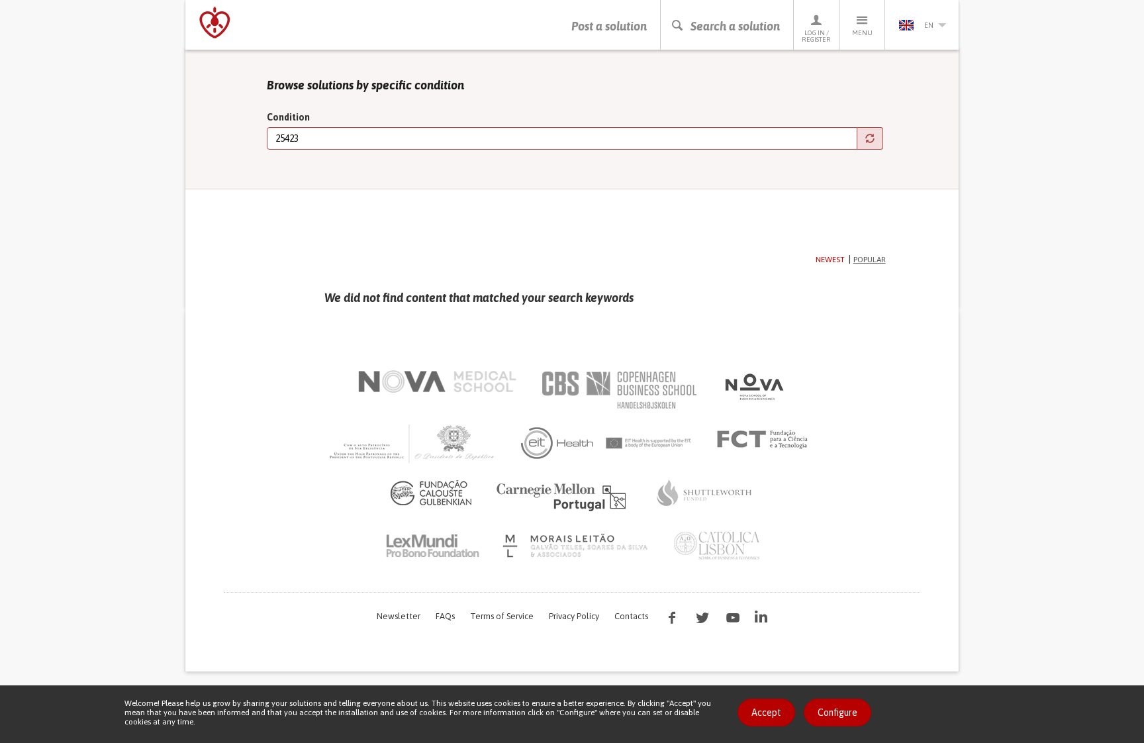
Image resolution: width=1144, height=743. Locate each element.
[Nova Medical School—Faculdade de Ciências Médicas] (437, 381)
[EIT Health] (606, 443)
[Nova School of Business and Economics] (753, 386)
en (928, 25)
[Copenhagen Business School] (618, 390)
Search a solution (735, 26)
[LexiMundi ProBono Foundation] (432, 545)
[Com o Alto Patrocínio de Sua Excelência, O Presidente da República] (413, 443)
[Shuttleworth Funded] (704, 492)
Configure (837, 712)
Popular (869, 259)
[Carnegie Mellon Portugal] (563, 496)
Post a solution (609, 26)
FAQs (445, 616)
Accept (766, 712)
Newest (830, 259)
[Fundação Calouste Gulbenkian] (431, 492)
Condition (288, 117)
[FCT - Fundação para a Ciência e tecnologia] (765, 439)
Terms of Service (502, 616)
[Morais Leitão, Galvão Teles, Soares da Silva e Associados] (576, 545)
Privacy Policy (574, 616)
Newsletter (398, 616)
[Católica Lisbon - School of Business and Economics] (717, 545)
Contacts (631, 616)
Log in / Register (816, 36)
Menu (862, 32)
